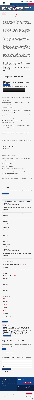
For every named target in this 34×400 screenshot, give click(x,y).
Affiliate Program (26, 1)
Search (22, 1)
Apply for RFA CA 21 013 (5, 304)
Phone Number (3, 366)
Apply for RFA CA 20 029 (18, 259)
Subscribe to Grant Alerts (27, 382)
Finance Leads (30, 1)
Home (2, 9)
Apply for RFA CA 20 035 (27, 264)
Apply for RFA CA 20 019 (19, 14)
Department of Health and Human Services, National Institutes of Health (15, 9)
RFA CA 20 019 (25, 9)
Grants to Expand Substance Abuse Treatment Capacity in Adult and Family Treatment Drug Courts (15, 183)
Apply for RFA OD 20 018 (13, 275)
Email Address (3, 364)
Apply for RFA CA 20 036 (27, 269)
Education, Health (5, 9)
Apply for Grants (5, 321)
